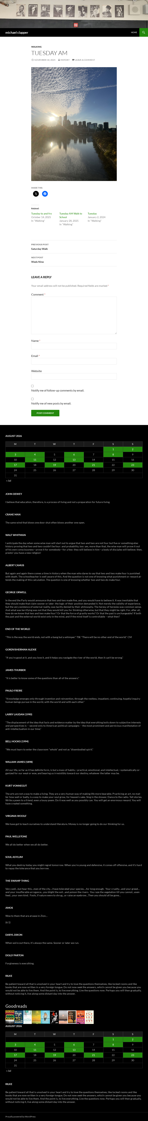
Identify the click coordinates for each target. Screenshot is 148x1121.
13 (74, 459)
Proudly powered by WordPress (20, 1116)
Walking (36, 46)
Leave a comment (85, 60)
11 (34, 459)
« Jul (8, 480)
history (65, 60)
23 (132, 464)
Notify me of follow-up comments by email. (57, 390)
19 (54, 464)
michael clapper (16, 32)
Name (35, 340)
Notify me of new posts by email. (51, 403)
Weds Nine (37, 259)
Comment (38, 294)
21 (93, 464)
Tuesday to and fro (41, 213)
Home (134, 32)
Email (35, 355)
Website (36, 371)
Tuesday (92, 213)
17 (15, 464)
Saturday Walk (40, 246)
